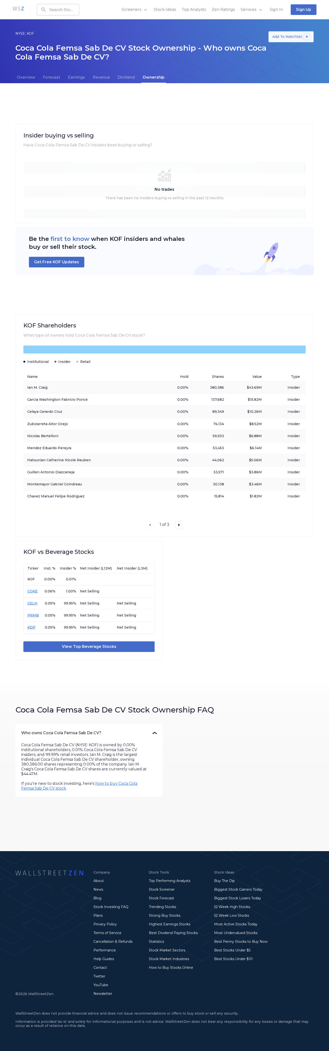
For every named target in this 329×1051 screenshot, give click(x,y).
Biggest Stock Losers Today (237, 898)
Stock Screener (162, 889)
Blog (97, 898)
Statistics (156, 941)
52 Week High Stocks (232, 907)
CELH (32, 603)
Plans (98, 915)
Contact (100, 967)
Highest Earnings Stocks (169, 924)
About (98, 881)
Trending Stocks (162, 907)
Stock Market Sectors (167, 950)
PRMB (33, 615)
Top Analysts (194, 9)
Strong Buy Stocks (164, 915)
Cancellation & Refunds (112, 941)
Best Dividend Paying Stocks (173, 933)
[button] (89, 733)
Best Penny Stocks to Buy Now (241, 941)
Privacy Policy (105, 924)
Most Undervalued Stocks (235, 933)
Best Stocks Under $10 (233, 959)
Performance (104, 950)
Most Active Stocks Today (235, 924)
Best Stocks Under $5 (232, 950)
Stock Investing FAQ (110, 907)
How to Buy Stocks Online (171, 967)
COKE (32, 591)
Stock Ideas (165, 9)
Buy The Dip (224, 881)
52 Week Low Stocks (231, 915)
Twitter (99, 976)
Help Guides (103, 959)
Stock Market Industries (169, 959)
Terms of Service (107, 933)
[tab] (26, 77)
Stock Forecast (161, 898)
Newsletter (102, 993)
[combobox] (58, 9)
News (98, 889)
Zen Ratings (223, 9)
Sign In (276, 9)
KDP (31, 627)
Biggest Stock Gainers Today (238, 889)
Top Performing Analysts (169, 881)
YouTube (100, 985)
